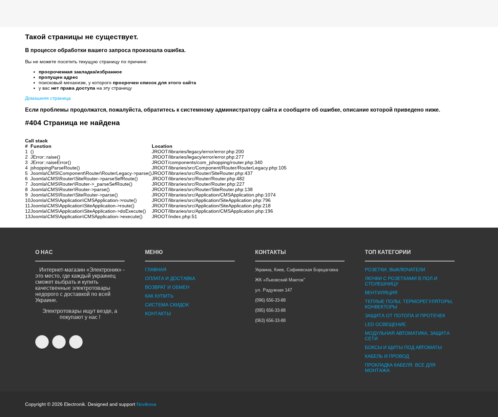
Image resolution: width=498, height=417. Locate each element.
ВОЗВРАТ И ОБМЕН (167, 287)
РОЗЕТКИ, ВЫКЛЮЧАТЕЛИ (395, 269)
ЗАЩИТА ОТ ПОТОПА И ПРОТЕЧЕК (405, 315)
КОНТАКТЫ (158, 313)
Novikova (146, 404)
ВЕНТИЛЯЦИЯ (381, 292)
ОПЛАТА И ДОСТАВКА (170, 278)
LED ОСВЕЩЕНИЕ (385, 324)
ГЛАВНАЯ (155, 269)
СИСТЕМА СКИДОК (167, 304)
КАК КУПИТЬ (159, 296)
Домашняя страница (48, 98)
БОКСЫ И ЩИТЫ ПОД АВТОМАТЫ (403, 347)
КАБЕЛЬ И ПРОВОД (387, 356)
